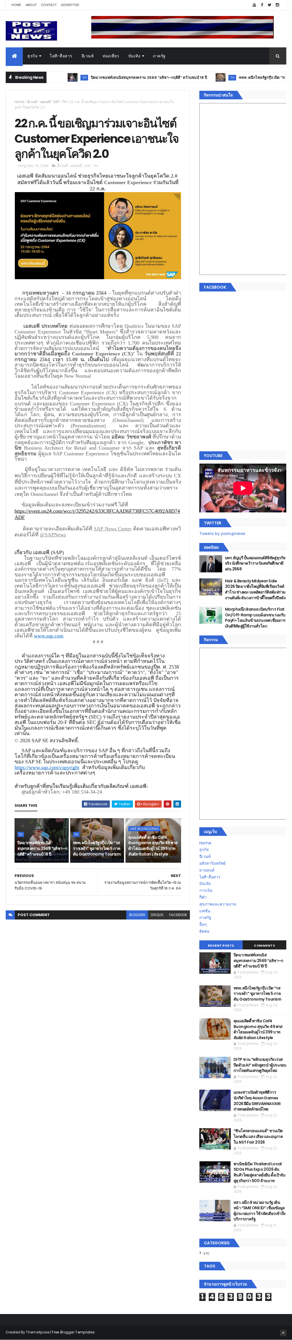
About (31, 5)
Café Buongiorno (144, 829)
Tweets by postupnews (222, 533)
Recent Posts (221, 945)
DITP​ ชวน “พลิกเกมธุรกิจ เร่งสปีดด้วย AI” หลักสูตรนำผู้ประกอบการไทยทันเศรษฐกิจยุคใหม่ (260, 1065)
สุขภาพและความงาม (217, 904)
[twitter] (270, 5)
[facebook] (262, 5)
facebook (178, 914)
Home (16, 5)
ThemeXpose (37, 1332)
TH (60, 77)
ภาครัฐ (159, 56)
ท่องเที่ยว (111, 56)
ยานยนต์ (206, 870)
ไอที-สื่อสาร (61, 56)
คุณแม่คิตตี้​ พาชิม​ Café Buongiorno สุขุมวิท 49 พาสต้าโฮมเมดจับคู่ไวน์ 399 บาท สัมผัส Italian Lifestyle (152, 845)
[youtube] (254, 5)
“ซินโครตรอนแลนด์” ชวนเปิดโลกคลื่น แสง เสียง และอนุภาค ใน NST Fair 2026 (258, 1136)
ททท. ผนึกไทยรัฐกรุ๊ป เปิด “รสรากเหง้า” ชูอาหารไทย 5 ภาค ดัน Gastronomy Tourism (97, 848)
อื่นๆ (203, 924)
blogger (137, 914)
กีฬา (203, 897)
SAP (56, 101)
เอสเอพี (45, 101)
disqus (157, 914)
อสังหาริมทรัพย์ (212, 863)
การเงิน (205, 890)
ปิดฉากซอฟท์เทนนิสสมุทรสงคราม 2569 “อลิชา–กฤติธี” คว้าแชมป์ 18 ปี (125, 77)
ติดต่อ (204, 931)
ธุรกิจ (32, 56)
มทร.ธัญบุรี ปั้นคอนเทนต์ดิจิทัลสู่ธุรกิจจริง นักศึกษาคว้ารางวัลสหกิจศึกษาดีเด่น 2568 (255, 563)
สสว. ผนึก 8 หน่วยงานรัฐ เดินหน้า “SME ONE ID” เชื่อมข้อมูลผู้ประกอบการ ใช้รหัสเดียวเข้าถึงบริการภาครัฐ (259, 1211)
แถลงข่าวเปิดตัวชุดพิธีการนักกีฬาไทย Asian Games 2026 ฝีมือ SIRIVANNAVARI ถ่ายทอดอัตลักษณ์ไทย (257, 1100)
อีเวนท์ (88, 56)
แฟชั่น (204, 911)
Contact (49, 5)
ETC (207, 1253)
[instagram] (277, 5)
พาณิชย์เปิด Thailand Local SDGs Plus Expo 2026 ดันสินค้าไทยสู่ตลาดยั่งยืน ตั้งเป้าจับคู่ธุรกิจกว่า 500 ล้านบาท (259, 1172)
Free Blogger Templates (73, 1332)
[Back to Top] (283, 1333)
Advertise (70, 5)
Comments (264, 945)
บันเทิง (134, 56)
